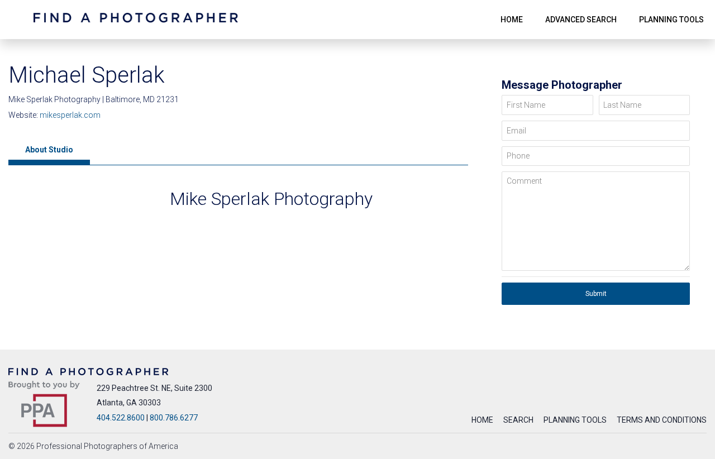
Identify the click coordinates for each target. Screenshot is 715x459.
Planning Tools (575, 419)
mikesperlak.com (70, 115)
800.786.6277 (174, 417)
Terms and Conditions (662, 419)
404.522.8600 (121, 417)
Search (518, 419)
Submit (596, 294)
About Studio (49, 149)
